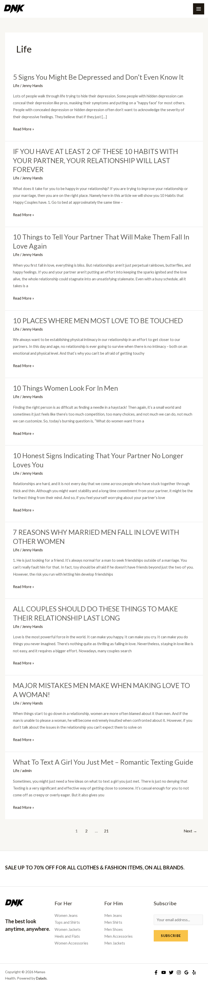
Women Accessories (71, 943)
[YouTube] (163, 972)
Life (16, 85)
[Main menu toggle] (198, 8)
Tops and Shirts (67, 922)
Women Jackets (68, 929)
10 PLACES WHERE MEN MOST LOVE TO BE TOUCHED (98, 320)
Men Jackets (114, 943)
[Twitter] (171, 972)
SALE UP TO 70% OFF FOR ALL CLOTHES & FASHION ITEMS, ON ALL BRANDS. (94, 867)
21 (106, 831)
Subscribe (171, 936)
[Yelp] (194, 972)
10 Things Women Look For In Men (65, 388)
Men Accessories (118, 936)
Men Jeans (113, 915)
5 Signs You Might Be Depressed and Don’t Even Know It (98, 77)
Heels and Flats (67, 936)
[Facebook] (156, 972)
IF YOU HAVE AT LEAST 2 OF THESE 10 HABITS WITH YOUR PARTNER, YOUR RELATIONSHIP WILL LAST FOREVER (95, 160)
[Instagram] (179, 972)
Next (190, 831)
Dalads (41, 978)
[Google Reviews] (186, 972)
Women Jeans (66, 915)
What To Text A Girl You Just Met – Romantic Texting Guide (103, 762)
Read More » (23, 129)
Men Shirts (113, 922)
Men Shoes (113, 929)
